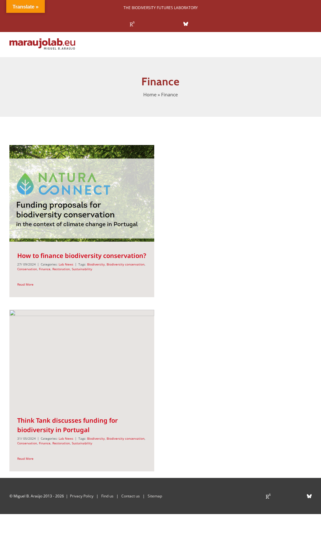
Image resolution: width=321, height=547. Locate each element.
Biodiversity (96, 264)
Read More (25, 284)
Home (149, 94)
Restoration (61, 269)
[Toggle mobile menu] (309, 47)
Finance (44, 269)
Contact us (130, 496)
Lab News (66, 264)
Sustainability (82, 269)
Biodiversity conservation (126, 264)
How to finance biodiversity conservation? (81, 255)
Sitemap (155, 496)
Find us (107, 496)
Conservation (27, 269)
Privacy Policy (81, 496)
